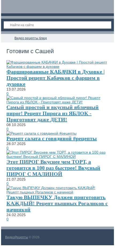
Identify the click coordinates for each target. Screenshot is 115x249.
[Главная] (6, 38)
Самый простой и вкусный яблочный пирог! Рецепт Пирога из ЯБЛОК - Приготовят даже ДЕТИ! (52, 113)
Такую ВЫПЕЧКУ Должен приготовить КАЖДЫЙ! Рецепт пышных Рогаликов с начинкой (57, 203)
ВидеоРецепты (16, 237)
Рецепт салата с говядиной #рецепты (51, 138)
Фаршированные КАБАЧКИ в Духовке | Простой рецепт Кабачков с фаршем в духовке (55, 78)
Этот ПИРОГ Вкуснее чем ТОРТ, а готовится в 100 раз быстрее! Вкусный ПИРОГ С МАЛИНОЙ (53, 168)
